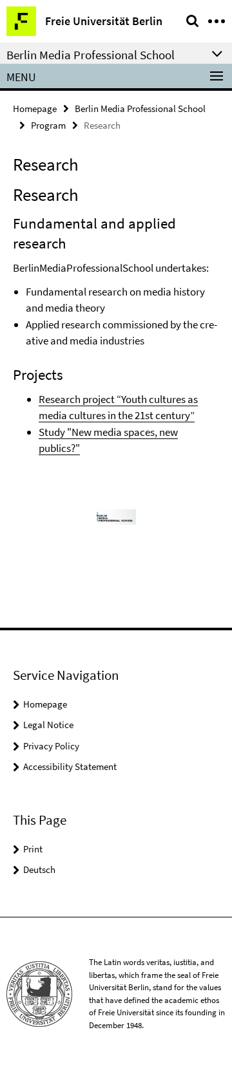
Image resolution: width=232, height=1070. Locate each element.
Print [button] (33, 849)
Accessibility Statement (70, 766)
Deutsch (39, 869)
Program (48, 125)
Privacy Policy (51, 746)
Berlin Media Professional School (140, 108)
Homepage (35, 108)
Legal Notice (48, 724)
